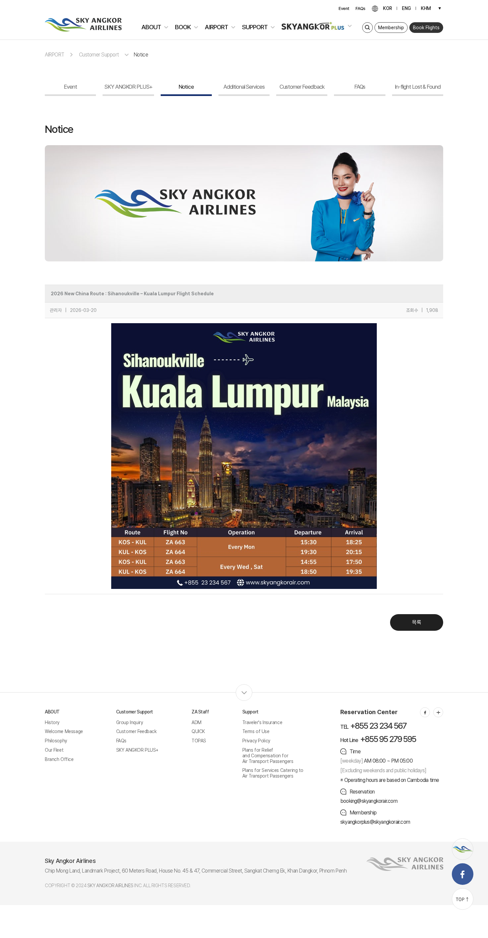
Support (250, 711)
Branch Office (59, 759)
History (52, 722)
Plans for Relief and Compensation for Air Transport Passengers (267, 755)
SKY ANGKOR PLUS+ (137, 750)
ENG (406, 8)
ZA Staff (200, 711)
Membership (391, 27)
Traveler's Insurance (262, 722)
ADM (197, 722)
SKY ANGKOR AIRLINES (110, 885)
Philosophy (56, 740)
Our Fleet (54, 750)
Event (344, 8)
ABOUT (52, 711)
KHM (426, 8)
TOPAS (199, 740)
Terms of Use (256, 731)
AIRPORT (54, 54)
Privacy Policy (256, 740)
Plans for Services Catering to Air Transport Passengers (272, 773)
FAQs (360, 8)
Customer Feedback (136, 731)
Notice (141, 54)
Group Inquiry (129, 722)
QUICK (198, 731)
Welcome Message (64, 731)
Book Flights (426, 27)
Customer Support (134, 711)
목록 (416, 622)
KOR (387, 8)
